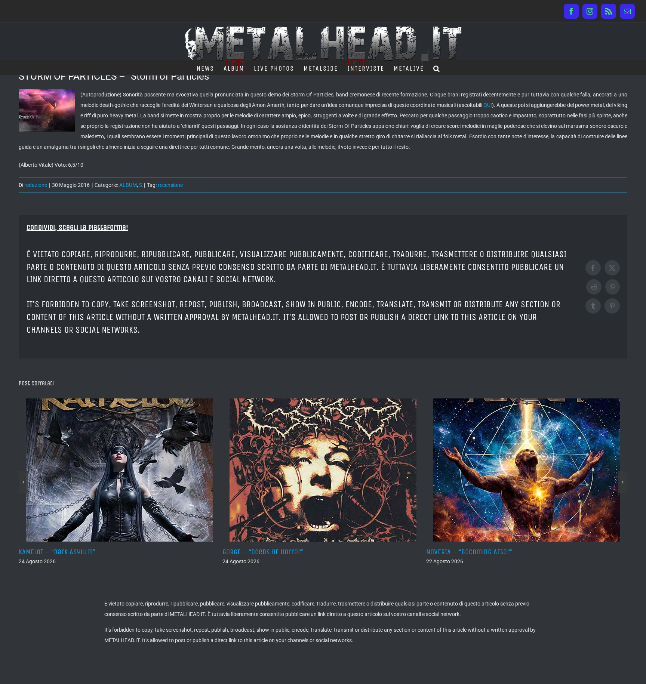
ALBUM (128, 185)
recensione (170, 185)
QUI (487, 105)
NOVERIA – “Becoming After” (294, 552)
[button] (436, 67)
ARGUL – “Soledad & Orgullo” (498, 552)
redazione (35, 185)
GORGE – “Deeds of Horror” (87, 552)
